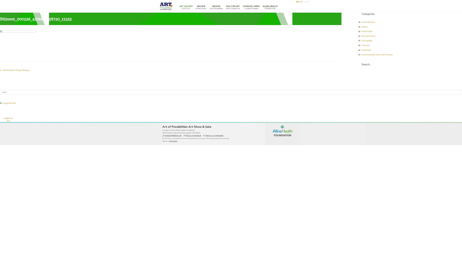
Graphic (365, 27)
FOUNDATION (270, 7)
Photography (367, 40)
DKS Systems (173, 141)
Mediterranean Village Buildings (16, 70)
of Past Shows (201, 7)
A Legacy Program (251, 7)
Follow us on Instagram (214, 135)
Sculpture (366, 45)
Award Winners (368, 22)
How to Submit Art (233, 7)
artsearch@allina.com (173, 135)
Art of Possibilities (216, 7)
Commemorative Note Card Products (377, 54)
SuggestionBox (8, 119)
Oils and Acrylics (368, 36)
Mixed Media (367, 31)
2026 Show (186, 7)
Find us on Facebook (193, 135)
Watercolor (366, 50)
